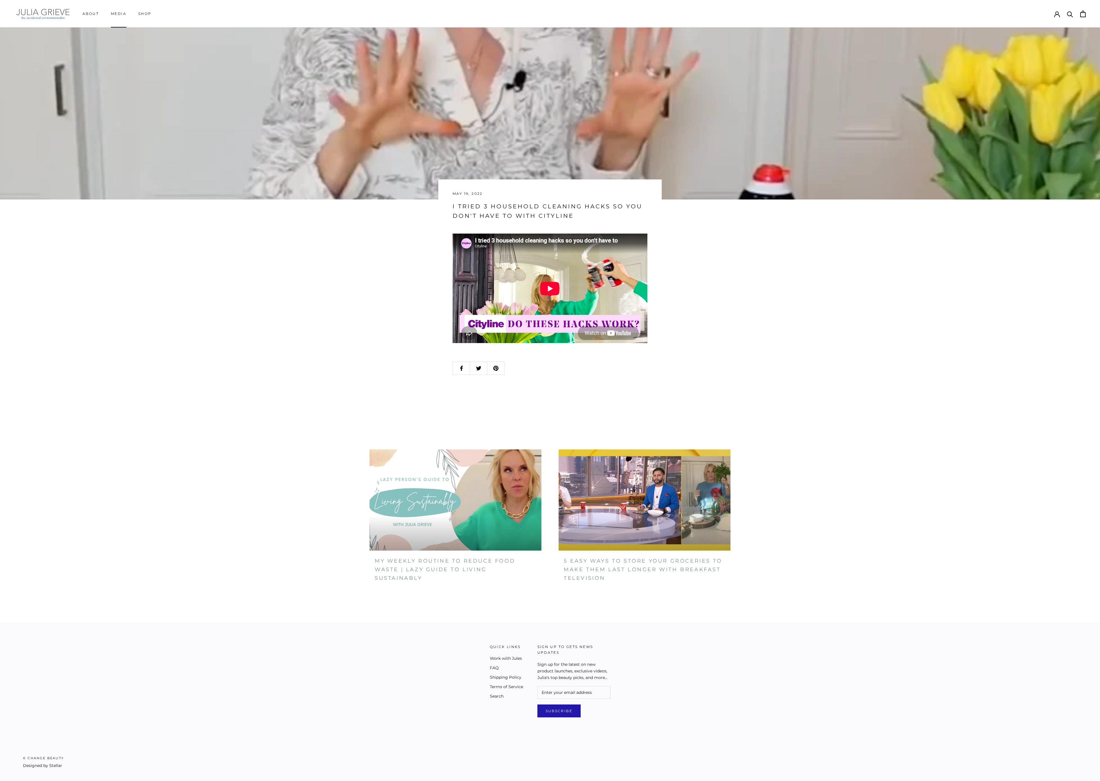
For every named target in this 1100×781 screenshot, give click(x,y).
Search (497, 696)
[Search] (1070, 14)
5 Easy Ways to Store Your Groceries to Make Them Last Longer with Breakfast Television (643, 569)
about (90, 13)
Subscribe (559, 711)
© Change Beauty (43, 758)
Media (118, 13)
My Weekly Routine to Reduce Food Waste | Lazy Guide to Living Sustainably (445, 569)
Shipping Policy (505, 677)
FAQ (494, 667)
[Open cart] (1083, 14)
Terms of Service (506, 686)
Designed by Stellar (42, 765)
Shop (145, 13)
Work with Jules (506, 658)
